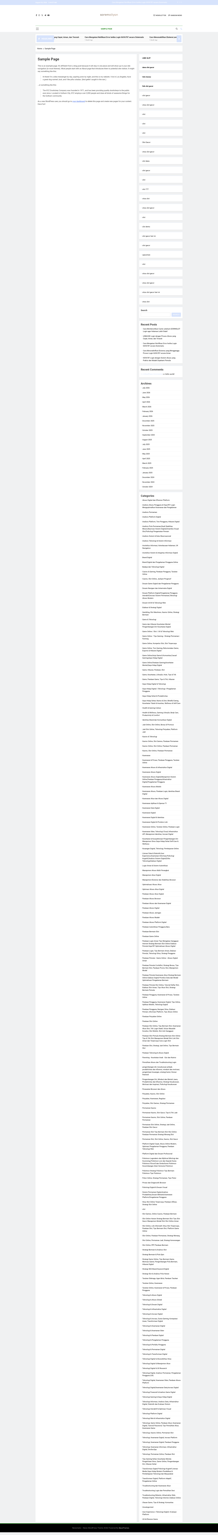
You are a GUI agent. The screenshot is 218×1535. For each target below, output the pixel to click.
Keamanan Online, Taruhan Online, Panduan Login (161, 827)
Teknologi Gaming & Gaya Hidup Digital (157, 1397)
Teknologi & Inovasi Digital (152, 1314)
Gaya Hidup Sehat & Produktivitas (155, 696)
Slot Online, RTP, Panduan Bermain (155, 1245)
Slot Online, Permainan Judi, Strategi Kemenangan (161, 1240)
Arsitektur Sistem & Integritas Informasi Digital (160, 553)
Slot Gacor (146, 142)
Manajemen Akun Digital (151, 875)
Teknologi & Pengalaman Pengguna (155, 1340)
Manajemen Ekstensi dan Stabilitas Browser (159, 880)
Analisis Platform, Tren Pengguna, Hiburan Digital (161, 522)
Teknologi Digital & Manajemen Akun (156, 1364)
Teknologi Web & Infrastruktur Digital (156, 1418)
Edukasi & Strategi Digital (152, 607)
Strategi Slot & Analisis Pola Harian (155, 1274)
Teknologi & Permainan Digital (153, 1349)
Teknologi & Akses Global (152, 1300)
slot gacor (146, 95)
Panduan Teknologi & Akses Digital (155, 1053)
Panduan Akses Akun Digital (153, 894)
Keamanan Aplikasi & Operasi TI (154, 803)
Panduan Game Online (150, 936)
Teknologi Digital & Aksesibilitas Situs (156, 1359)
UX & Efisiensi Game (150, 1519)
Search (144, 310)
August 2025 (147, 440)
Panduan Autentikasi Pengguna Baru (156, 927)
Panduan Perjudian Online (152, 1016)
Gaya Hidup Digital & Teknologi (154, 684)
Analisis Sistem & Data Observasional (156, 536)
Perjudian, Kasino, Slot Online (153, 1094)
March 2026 (146, 407)
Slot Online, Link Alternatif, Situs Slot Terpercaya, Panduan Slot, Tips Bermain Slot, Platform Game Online (160, 1228)
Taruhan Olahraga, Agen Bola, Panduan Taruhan (160, 1278)
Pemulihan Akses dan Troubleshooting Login (159, 1062)
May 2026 (146, 397)
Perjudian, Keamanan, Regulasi (153, 1099)
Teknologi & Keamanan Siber (153, 1331)
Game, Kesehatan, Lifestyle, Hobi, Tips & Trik (159, 675)
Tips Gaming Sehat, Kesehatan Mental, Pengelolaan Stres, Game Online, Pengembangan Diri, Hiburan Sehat (160, 1461)
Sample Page (106, 29)
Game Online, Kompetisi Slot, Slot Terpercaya (159, 643)
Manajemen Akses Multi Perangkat (155, 870)
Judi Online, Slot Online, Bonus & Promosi (158, 725)
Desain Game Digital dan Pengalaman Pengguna (160, 584)
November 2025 (148, 426)
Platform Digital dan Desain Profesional (157, 1154)
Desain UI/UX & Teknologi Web (154, 603)
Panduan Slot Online (150, 1021)
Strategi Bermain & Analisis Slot (154, 1250)
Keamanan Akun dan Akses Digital (155, 799)
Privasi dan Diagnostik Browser (154, 1183)
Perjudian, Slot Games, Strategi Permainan (158, 1103)
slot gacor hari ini (149, 236)
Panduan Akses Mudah (151, 917)
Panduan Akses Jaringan (151, 913)
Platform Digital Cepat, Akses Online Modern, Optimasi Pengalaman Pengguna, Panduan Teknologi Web (159, 1146)
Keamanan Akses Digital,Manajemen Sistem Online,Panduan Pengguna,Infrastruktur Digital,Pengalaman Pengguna (159, 779)
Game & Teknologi (149, 620)
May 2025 (146, 454)
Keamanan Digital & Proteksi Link (155, 822)
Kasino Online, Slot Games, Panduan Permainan (160, 741)
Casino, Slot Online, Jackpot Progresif (156, 579)
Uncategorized (147, 1507)
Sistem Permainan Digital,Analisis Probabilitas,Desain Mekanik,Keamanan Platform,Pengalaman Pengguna (157, 1194)
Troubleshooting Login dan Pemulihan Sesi (158, 1491)
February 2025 (147, 468)
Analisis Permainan (149, 512)
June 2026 (146, 393)
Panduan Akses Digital (150, 908)
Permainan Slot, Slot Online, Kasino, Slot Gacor (160, 1139)
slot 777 (145, 189)
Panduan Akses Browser (151, 899)
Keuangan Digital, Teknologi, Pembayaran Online (160, 849)
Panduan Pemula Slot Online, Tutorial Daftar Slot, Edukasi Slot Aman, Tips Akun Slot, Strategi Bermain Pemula (160, 987)
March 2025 (146, 463)
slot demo (146, 227)
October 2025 (147, 430)
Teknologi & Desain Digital (152, 1305)
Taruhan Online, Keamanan (152, 1283)
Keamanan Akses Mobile (151, 787)
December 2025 (148, 421)
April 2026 (146, 402)
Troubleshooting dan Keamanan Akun (156, 1486)
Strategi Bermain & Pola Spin (153, 1255)
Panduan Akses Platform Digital (154, 922)
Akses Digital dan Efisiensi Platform (156, 500)
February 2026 (147, 411)
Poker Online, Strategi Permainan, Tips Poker (159, 1178)
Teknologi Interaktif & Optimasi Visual (156, 1409)
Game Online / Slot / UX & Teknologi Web (158, 631)
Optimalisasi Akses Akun (151, 885)
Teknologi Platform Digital (152, 1414)
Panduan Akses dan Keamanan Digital (156, 903)
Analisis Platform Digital (151, 517)
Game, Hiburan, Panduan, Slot (153, 670)
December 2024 (148, 477)
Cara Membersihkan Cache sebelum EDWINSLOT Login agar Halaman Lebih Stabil (136, 3)
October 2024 (147, 487)
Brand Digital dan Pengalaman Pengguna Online (160, 562)
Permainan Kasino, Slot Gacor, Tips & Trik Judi (159, 1113)
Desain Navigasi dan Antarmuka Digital (157, 588)
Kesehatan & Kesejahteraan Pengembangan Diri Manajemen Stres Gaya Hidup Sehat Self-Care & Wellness (160, 841)
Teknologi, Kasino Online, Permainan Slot (157, 1433)
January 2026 (147, 416)
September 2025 (148, 435)
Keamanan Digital (149, 813)
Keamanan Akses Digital (151, 772)
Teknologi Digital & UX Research (154, 1368)
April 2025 (146, 459)
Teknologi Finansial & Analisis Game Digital (158, 1392)
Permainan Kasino (149, 1108)
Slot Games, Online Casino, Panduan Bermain (159, 1214)
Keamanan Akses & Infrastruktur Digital (157, 767)
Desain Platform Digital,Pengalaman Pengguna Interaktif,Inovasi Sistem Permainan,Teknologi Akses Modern (159, 595)
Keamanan (146, 755)
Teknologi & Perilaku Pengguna (154, 1345)
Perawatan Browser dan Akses (153, 1089)
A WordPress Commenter (152, 374)
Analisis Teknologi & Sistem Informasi (156, 541)
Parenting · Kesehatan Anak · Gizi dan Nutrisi (159, 1058)
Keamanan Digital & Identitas (153, 817)
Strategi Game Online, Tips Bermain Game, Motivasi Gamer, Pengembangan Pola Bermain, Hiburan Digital (160, 1261)
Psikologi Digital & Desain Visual (154, 1187)
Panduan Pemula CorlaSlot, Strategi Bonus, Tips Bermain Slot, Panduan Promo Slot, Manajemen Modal (160, 967)
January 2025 (147, 473)
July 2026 (146, 388)
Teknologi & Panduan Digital (153, 1335)
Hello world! (169, 374)
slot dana (145, 161)
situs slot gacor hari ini (151, 292)
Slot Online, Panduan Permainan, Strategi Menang (161, 1236)
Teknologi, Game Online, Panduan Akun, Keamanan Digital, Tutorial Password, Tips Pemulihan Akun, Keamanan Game (161, 1425)
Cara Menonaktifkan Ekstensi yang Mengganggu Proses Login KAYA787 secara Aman (128, 37)
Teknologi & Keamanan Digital (153, 1326)
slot (143, 114)
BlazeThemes (124, 1528)
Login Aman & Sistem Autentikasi (155, 866)
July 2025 (146, 444)
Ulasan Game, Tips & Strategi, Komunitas (157, 1502)
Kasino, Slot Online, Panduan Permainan (157, 751)
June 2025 (146, 449)
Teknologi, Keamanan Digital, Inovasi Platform (159, 1438)
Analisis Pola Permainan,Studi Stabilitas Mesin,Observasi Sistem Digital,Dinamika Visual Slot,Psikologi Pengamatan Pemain (160, 528)
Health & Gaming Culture (151, 708)
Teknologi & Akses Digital (152, 1295)
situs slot (146, 199)
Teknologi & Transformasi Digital (154, 1354)
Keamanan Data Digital (151, 808)
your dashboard (78, 101)
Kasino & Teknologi (149, 737)
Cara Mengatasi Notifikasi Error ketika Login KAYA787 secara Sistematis (58, 37)
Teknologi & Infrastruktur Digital (154, 1309)
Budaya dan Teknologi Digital (153, 567)
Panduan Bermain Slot (150, 932)
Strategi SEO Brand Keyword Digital (155, 1269)
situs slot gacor (148, 105)
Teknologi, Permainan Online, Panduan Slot (158, 1454)
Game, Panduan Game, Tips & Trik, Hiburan (158, 679)
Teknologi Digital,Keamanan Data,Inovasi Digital (160, 1388)
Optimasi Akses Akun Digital (153, 889)
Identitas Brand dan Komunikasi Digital (157, 720)
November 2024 (148, 482)
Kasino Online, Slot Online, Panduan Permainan (160, 746)
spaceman (146, 255)
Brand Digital (147, 557)
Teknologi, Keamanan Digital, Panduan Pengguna (160, 1442)
